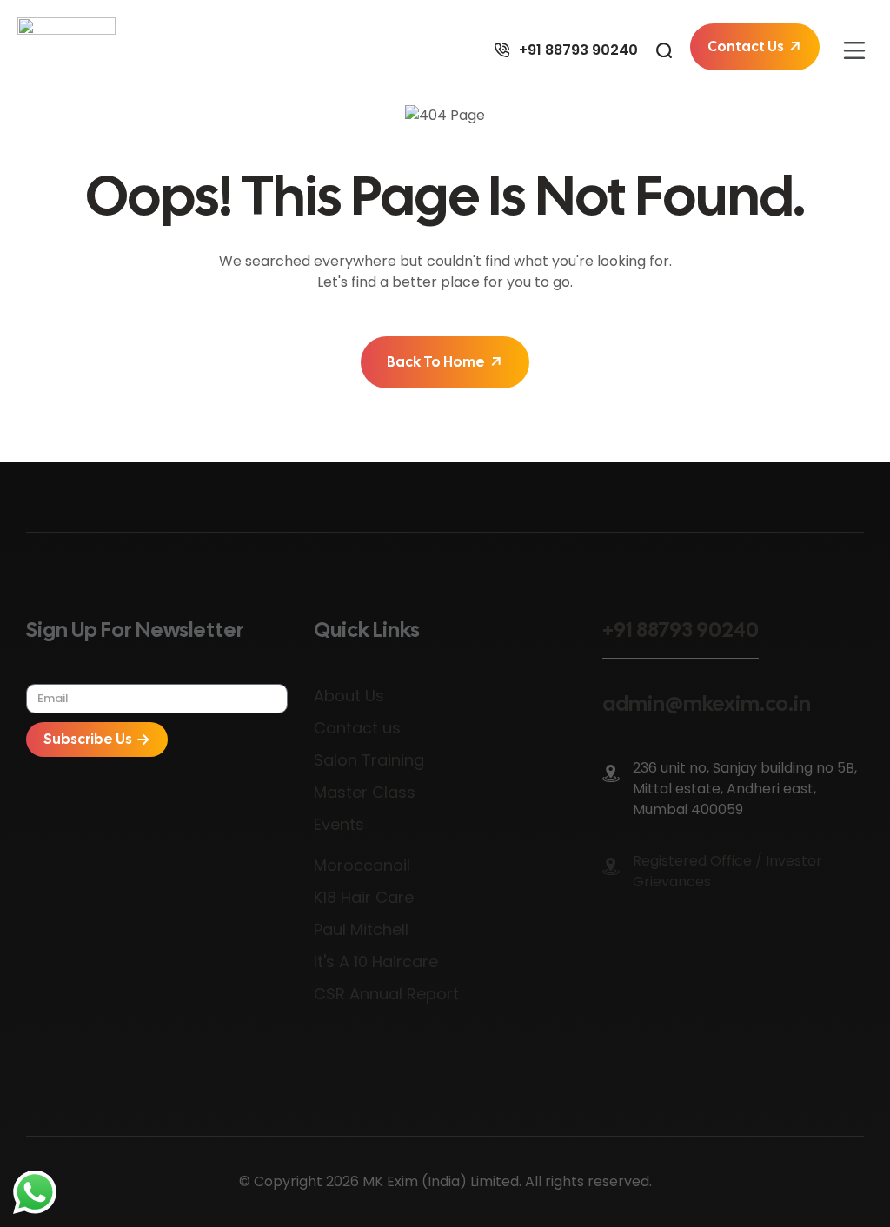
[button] (855, 50)
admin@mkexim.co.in (706, 703)
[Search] (664, 50)
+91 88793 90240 (680, 629)
